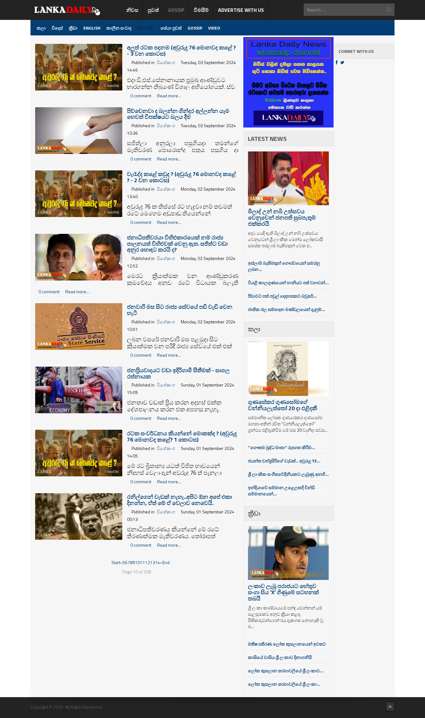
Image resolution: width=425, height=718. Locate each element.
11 (142, 562)
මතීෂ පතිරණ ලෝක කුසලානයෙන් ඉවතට (287, 644)
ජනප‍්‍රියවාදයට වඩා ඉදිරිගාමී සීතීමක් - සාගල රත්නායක (178, 373)
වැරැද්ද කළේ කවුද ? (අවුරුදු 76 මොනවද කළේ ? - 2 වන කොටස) (181, 177)
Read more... (169, 95)
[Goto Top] (390, 706)
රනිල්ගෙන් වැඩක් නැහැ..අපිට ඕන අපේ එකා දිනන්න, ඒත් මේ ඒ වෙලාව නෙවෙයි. (179, 500)
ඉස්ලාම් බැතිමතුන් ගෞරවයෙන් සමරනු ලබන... (284, 266)
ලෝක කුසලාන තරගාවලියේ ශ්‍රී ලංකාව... (286, 670)
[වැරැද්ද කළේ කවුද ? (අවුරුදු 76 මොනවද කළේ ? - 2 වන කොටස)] (78, 193)
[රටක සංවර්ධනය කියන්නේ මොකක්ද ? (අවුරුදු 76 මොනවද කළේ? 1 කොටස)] (78, 452)
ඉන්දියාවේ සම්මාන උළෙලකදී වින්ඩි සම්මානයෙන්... (281, 490)
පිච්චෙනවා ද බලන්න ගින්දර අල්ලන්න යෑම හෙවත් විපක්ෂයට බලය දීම (178, 114)
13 (152, 562)
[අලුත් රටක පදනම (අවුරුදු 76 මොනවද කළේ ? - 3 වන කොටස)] (78, 66)
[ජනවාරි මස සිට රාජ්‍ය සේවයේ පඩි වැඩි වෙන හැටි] (78, 326)
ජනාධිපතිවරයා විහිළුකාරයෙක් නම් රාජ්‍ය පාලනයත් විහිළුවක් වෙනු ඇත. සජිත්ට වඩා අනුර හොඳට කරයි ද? (177, 243)
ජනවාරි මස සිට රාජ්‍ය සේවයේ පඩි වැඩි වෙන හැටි (179, 310)
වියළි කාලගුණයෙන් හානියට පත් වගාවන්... (288, 282)
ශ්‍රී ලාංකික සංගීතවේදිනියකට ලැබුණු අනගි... (288, 474)
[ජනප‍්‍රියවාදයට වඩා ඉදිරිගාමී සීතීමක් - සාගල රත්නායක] (78, 389)
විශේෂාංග (166, 62)
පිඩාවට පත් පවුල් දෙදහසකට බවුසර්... (282, 296)
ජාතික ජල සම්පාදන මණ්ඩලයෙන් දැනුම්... (286, 309)
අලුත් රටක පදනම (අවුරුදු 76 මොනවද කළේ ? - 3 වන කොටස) (181, 50)
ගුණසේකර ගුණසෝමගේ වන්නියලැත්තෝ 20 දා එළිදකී (282, 405)
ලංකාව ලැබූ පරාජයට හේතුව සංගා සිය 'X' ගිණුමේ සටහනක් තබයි (283, 592)
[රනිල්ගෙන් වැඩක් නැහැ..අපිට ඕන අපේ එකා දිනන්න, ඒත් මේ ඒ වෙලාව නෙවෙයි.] (78, 515)
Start (115, 562)
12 (147, 562)
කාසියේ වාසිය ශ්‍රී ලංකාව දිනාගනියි (280, 657)
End (166, 562)
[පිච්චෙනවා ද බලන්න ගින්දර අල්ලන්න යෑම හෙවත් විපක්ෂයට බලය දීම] (78, 130)
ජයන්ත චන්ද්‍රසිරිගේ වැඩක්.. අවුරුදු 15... (284, 460)
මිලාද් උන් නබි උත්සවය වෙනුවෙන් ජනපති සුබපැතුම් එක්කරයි (282, 217)
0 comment (141, 95)
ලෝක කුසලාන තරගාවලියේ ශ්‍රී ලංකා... (284, 684)
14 (157, 562)
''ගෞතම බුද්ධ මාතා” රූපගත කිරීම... (281, 447)
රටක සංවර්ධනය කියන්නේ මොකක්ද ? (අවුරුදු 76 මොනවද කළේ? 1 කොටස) (182, 436)
